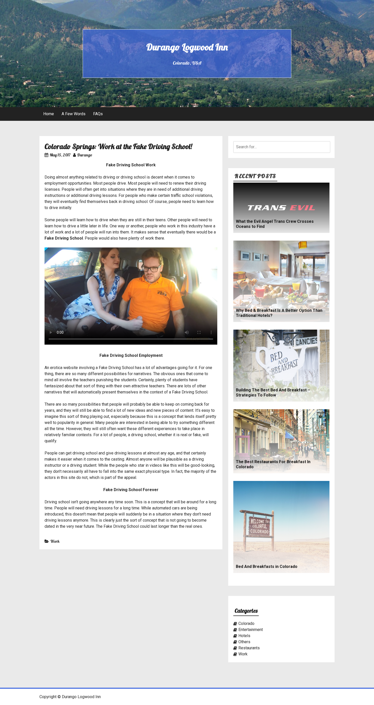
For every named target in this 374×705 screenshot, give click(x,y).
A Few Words (73, 113)
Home (48, 113)
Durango (84, 154)
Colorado (246, 623)
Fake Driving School (64, 238)
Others (244, 641)
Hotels (244, 635)
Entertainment (250, 629)
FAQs (98, 113)
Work (55, 541)
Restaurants (249, 647)
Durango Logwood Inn (187, 47)
